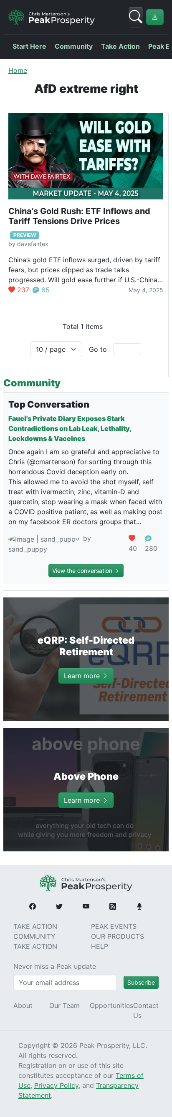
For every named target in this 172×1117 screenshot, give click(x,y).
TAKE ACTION (35, 926)
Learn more (83, 676)
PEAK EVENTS (114, 926)
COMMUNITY (34, 936)
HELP (99, 946)
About (23, 1005)
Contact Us (146, 1010)
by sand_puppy (49, 543)
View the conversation (83, 570)
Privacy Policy (56, 1085)
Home (17, 70)
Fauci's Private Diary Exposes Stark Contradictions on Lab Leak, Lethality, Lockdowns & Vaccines (69, 428)
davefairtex (32, 243)
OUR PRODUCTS (117, 936)
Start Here (29, 46)
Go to (98, 349)
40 (133, 548)
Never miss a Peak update (54, 966)
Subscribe (141, 982)
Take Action (120, 46)
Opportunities (111, 1005)
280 (151, 548)
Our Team (64, 1005)
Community (74, 46)
